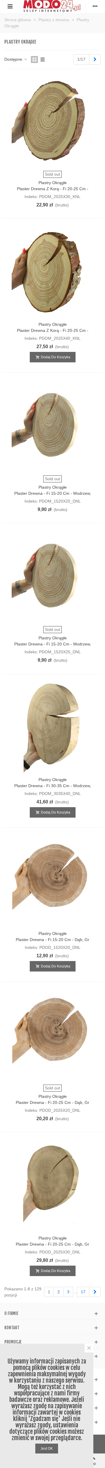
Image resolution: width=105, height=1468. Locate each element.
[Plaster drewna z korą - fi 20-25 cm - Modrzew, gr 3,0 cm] (52, 121)
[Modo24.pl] (52, 6)
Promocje (13, 1341)
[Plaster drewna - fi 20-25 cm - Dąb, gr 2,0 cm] (52, 1035)
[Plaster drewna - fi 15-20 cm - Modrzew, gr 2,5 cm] (52, 576)
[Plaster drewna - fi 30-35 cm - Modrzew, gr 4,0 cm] (52, 727)
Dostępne (13, 59)
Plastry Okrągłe (52, 182)
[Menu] (9, 6)
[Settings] (95, 6)
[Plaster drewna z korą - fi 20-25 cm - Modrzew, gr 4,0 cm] (52, 272)
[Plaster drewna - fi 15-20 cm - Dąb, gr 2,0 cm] (52, 881)
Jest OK (47, 1449)
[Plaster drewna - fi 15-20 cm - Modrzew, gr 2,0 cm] (52, 425)
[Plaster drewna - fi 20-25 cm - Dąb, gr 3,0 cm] (52, 1185)
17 (83, 1291)
